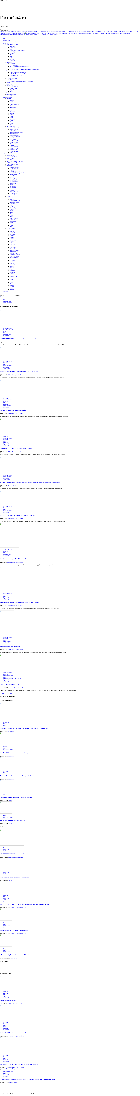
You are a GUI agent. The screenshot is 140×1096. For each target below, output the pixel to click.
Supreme (12, 53)
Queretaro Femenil (14, 143)
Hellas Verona (13, 275)
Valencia (12, 225)
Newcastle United (14, 250)
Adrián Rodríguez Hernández (16, 342)
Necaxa (12, 113)
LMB (18, 74)
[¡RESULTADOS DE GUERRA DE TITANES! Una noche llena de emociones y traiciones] (6, 892)
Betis (11, 205)
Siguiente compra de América (24, 31)
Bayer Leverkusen (14, 167)
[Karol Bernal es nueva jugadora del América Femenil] (9, 547)
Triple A (12, 90)
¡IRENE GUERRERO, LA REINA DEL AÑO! (13, 410)
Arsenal (12, 231)
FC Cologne (13, 180)
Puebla (11, 116)
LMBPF (25, 68)
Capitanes (15, 65)
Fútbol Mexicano (7, 97)
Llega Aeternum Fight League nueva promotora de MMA (16, 797)
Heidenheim (13, 183)
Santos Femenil (14, 146)
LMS (18, 72)
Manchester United (14, 248)
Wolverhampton (14, 257)
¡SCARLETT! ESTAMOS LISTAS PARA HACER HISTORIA (17, 515)
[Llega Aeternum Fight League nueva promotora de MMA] (6, 791)
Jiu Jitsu (8, 82)
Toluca (11, 125)
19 (6, 693)
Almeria (12, 199)
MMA (4, 723)
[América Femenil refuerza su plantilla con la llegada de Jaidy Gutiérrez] (8, 590)
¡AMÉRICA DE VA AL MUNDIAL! (10, 684)
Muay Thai (9, 84)
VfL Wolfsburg (14, 193)
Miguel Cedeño (13, 1082)
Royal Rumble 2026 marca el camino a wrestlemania (14, 877)
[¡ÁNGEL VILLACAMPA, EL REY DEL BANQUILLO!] (12, 434)
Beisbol (8, 71)
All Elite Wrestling (14, 87)
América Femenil (14, 127)
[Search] (0, 293)
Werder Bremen (14, 195)
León (11, 110)
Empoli (11, 269)
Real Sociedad (13, 221)
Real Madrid (13, 219)
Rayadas (12, 145)
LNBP (25, 69)
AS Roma (12, 262)
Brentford (12, 234)
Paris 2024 (12, 95)
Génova (12, 273)
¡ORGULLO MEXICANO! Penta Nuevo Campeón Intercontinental (18, 854)
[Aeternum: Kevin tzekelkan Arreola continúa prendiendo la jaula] (6, 768)
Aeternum (12, 46)
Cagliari (12, 267)
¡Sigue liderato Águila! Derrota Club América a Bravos (44, 34)
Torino (11, 288)
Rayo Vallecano (14, 218)
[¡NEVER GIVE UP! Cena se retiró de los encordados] (6, 920)
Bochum (12, 170)
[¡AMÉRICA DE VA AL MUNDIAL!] (12, 670)
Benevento (12, 264)
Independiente (13, 88)
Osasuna (12, 216)
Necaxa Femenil (14, 133)
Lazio (11, 279)
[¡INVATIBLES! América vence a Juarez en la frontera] (12, 1019)
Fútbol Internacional (8, 154)
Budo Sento (13, 47)
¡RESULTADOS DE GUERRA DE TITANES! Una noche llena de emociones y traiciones (24, 904)
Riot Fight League (8, 749)
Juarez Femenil (13, 138)
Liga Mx (8, 98)
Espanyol (12, 209)
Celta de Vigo (13, 208)
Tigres (11, 122)
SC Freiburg (13, 187)
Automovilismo (10, 57)
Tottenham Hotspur (15, 254)
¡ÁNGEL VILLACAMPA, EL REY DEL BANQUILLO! (16, 448)
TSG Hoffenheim (14, 192)
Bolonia (12, 266)
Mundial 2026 (10, 155)
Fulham (12, 243)
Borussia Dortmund (15, 171)
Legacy (17, 50)
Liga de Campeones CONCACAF (15, 161)
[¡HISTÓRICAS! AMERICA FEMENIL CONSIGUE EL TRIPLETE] (12, 358)
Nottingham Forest (14, 251)
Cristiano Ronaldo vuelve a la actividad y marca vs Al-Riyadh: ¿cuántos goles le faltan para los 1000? (104, 33)
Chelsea (12, 238)
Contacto (5, 291)
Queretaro (12, 119)
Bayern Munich (14, 168)
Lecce (11, 281)
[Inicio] (0, 36)
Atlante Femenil (14, 129)
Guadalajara (13, 107)
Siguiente (9, 693)
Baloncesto (9, 62)
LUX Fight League (15, 52)
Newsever (26, 1093)
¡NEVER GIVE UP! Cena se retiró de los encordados (14, 930)
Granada (12, 213)
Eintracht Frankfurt (14, 176)
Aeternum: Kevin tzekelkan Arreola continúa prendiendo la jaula (18, 776)
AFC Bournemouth (15, 230)
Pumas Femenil (14, 142)
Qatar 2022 (9, 160)
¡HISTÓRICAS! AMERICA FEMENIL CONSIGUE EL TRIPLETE (19, 371)
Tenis (7, 92)
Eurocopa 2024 (10, 158)
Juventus (12, 278)
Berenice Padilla (12, 486)
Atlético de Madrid (14, 202)
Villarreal (12, 227)
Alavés (11, 197)
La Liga (8, 196)
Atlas (11, 103)
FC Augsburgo (13, 178)
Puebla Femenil (14, 141)
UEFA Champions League (13, 162)
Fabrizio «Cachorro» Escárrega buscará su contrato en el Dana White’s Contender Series (24, 728)
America (12, 100)
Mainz (11, 184)
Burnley (12, 235)
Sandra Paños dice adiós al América (10, 646)
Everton (12, 241)
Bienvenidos (6, 40)
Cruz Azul (12, 106)
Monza (11, 282)
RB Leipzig (13, 186)
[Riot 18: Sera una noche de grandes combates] (6, 813)
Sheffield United (14, 253)
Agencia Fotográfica (11, 41)
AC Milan (12, 260)
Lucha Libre (9, 85)
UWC (11, 56)
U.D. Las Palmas (14, 224)
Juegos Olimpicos (11, 94)
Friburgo (12, 177)
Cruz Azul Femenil (14, 135)
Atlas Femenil (13, 130)
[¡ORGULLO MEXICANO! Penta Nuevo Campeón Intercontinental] (12, 845)
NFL (11, 79)
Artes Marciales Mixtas (12, 44)
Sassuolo (12, 286)
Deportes (5, 43)
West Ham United (14, 256)
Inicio (4, 39)
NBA (19, 66)
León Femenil (13, 139)
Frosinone (12, 272)
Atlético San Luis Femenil (16, 132)
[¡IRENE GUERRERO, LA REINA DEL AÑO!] (12, 395)
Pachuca (12, 114)
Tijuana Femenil (14, 148)
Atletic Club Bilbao (15, 200)
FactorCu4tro (13, 17)
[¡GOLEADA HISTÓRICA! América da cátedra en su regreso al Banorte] (12, 325)
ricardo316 (11, 731)
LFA (21, 81)
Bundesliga (9, 165)
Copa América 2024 (11, 157)
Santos (11, 120)
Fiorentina (12, 270)
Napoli (11, 283)
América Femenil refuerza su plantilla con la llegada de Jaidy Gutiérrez (19, 602)
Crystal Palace (13, 240)
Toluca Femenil (14, 151)
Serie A (8, 259)
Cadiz (11, 206)
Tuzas (11, 152)
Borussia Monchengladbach (17, 173)
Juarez (11, 109)
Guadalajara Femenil (15, 136)
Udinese (12, 289)
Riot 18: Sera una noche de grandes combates (12, 820)
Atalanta (12, 263)
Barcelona (12, 203)
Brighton (12, 237)
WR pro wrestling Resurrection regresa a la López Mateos (16, 955)
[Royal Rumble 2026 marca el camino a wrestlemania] (6, 869)
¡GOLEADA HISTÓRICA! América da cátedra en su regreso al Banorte (20, 339)
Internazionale (13, 276)
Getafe (11, 211)
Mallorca (12, 215)
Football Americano (11, 78)
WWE (11, 91)
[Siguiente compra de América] (12, 989)
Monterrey (12, 111)
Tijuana (12, 123)
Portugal (5, 1076)
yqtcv (10, 800)
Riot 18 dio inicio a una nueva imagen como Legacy (14, 752)
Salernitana (12, 285)
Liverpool (12, 244)
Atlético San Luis (14, 104)
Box (7, 76)
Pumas (11, 117)
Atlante (11, 101)
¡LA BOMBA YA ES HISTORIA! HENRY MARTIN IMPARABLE (19, 1064)
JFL (11, 49)
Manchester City (14, 247)
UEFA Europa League (12, 164)
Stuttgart (12, 190)
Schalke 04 (12, 189)
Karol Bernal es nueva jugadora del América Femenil (14, 559)
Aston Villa (13, 232)
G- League (12, 63)
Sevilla (11, 222)
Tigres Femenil (13, 149)
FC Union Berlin (14, 181)
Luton (11, 246)
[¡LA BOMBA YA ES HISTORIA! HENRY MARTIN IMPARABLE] (12, 1052)
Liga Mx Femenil (10, 126)
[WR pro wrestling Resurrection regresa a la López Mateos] (6, 946)
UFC (11, 55)
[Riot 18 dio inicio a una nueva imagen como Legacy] (6, 744)
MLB (17, 75)
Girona (11, 212)
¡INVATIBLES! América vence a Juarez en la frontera (75, 31)
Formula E (12, 60)
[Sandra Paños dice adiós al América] (7, 634)
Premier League (10, 228)
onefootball (6, 335)
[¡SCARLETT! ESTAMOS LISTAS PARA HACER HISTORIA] (12, 503)
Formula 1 (12, 59)
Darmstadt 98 (13, 174)
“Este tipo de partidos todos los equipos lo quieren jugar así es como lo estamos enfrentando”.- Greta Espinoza (30, 482)
